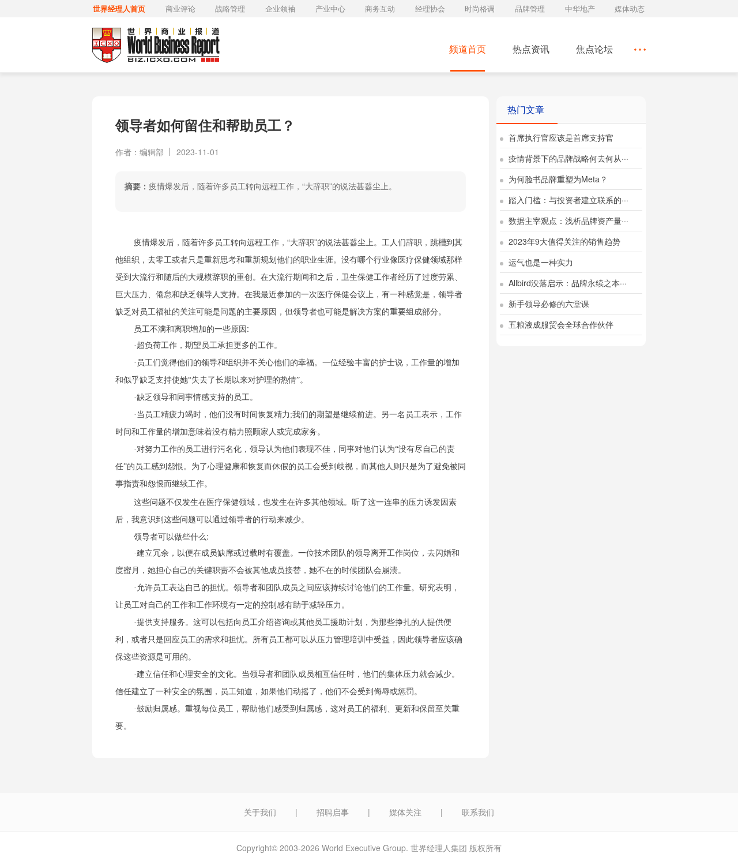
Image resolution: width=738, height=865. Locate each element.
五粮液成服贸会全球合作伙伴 (559, 324)
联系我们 (478, 812)
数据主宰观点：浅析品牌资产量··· (567, 220)
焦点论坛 (594, 48)
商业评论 (180, 8)
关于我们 (260, 812)
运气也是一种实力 (539, 262)
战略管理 (230, 8)
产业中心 (330, 8)
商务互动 (380, 8)
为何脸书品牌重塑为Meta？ (557, 179)
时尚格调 (480, 8)
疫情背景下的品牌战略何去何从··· (567, 158)
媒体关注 (405, 812)
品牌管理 (530, 8)
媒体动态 (630, 8)
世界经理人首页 (119, 8)
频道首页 (467, 48)
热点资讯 (531, 48)
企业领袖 (280, 8)
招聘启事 (333, 812)
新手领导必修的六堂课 (547, 303)
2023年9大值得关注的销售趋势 (563, 241)
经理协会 (430, 8)
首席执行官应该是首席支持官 (559, 137)
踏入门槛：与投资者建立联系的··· (567, 199)
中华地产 (580, 8)
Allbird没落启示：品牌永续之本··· (566, 283)
